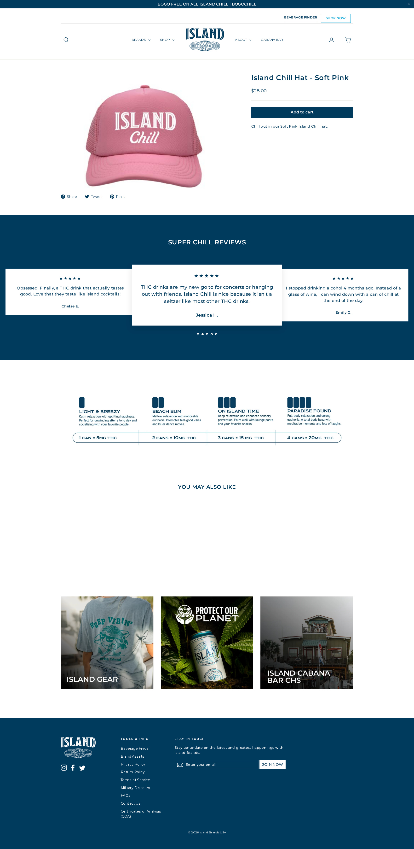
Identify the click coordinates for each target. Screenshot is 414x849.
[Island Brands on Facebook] (73, 768)
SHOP (165, 39)
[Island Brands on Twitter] (82, 769)
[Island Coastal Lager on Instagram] (64, 768)
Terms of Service (135, 780)
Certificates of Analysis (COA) (141, 814)
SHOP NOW (336, 18)
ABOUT (241, 39)
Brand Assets (132, 756)
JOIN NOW (272, 764)
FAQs (126, 795)
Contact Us (131, 803)
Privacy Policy (133, 764)
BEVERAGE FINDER (300, 17)
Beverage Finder (135, 748)
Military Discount (135, 788)
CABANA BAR (272, 39)
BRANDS (139, 39)
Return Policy (133, 772)
